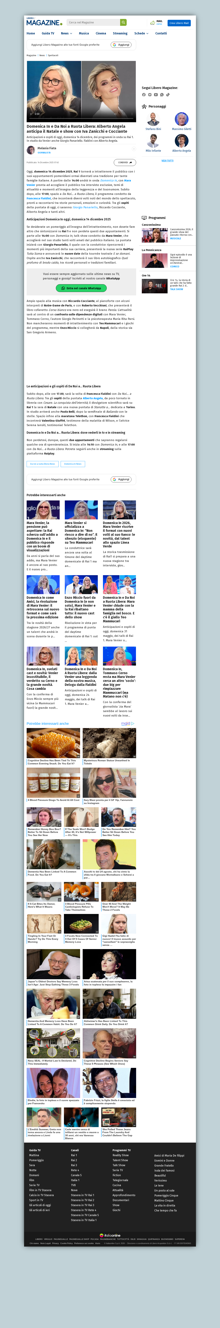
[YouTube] (156, 95)
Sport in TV (36, 1200)
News (65, 33)
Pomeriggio (36, 1160)
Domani (34, 1175)
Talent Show (120, 1160)
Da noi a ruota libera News (42, 464)
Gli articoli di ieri (39, 1210)
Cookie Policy (66, 1243)
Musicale (175, 238)
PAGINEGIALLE (61, 1239)
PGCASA (95, 1239)
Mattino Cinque (164, 1200)
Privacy (55, 1243)
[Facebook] (144, 95)
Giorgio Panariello (85, 207)
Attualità (118, 1190)
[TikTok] (168, 95)
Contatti (161, 33)
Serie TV (34, 1185)
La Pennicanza (151, 250)
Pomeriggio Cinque (166, 1195)
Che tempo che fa (165, 1210)
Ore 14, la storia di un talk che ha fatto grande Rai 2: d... (181, 283)
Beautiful (160, 1175)
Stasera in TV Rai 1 (82, 1195)
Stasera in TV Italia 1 (83, 1220)
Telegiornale (120, 1180)
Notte (32, 1170)
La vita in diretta (164, 1205)
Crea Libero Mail (179, 23)
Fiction (117, 1175)
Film (31, 1180)
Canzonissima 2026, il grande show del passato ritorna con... (181, 232)
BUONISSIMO (167, 1239)
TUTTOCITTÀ (123, 1239)
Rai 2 (74, 1160)
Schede (139, 33)
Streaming (120, 33)
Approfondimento (124, 1195)
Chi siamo (34, 1243)
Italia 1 (75, 1180)
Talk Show (119, 1165)
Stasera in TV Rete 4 (83, 1210)
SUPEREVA (180, 1239)
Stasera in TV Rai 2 (82, 1200)
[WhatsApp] (162, 95)
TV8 (73, 1185)
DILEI (133, 1239)
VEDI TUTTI (167, 160)
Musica (84, 33)
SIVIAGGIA (142, 1239)
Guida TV (48, 33)
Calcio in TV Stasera (41, 1195)
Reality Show (121, 1155)
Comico (174, 266)
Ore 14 (146, 275)
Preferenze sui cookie (84, 1243)
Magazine (31, 55)
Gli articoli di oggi (40, 1205)
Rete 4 (75, 1170)
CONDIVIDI (123, 162)
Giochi (116, 1210)
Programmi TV (122, 1150)
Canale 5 (76, 1175)
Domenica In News (72, 464)
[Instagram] (150, 95)
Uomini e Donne (164, 1160)
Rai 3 (74, 1165)
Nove (74, 1190)
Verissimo (160, 1180)
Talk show (176, 289)
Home (31, 33)
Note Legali (45, 1243)
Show (116, 1205)
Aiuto (97, 1243)
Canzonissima (151, 225)
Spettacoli (53, 55)
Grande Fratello (164, 1165)
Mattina (34, 1155)
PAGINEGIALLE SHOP (79, 1239)
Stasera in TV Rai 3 (82, 1205)
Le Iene (159, 1185)
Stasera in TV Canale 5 (85, 1215)
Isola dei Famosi (164, 1170)
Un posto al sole (164, 1190)
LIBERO (30, 18)
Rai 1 (74, 1155)
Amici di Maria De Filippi (169, 1155)
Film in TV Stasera (40, 1190)
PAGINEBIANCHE (108, 1239)
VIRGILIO (48, 1239)
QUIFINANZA (154, 1239)
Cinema (101, 33)
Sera (32, 1165)
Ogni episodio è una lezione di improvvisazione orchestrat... (181, 258)
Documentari (121, 1200)
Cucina (117, 1185)
